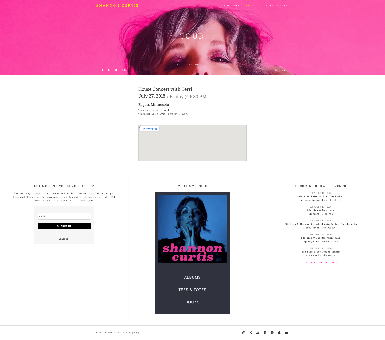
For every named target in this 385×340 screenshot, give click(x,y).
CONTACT (282, 6)
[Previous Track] (100, 73)
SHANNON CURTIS (117, 5)
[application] (192, 68)
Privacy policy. (132, 333)
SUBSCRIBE (64, 226)
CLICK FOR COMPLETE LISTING (320, 262)
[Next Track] (114, 73)
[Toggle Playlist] (282, 73)
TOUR (246, 6)
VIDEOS (257, 6)
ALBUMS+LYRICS (230, 6)
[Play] (107, 73)
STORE (269, 6)
